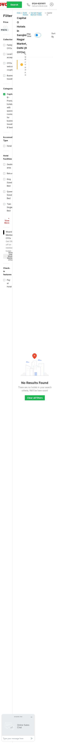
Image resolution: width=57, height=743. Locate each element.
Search (14, 4)
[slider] (4, 27)
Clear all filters (35, 397)
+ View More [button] (6, 220)
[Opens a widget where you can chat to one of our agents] (18, 727)
